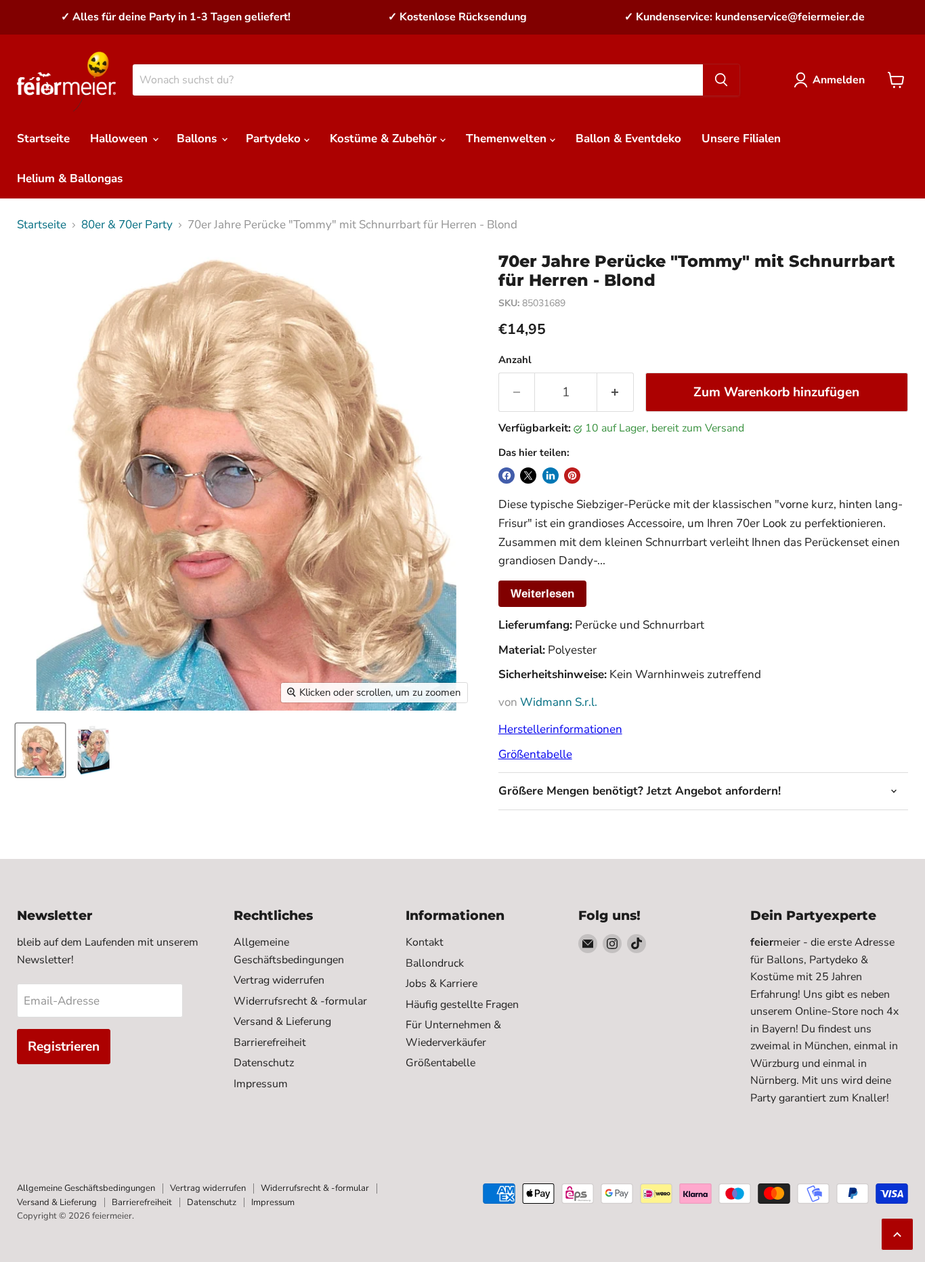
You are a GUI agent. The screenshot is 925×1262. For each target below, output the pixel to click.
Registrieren (64, 1046)
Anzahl (515, 360)
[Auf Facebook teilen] (506, 475)
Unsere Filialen (741, 138)
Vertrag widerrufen (279, 980)
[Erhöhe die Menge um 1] (615, 392)
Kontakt (425, 942)
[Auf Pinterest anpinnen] (572, 475)
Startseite (43, 138)
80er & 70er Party (127, 225)
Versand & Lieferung (282, 1021)
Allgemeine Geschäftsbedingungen (86, 1188)
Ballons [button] (198, 138)
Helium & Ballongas (70, 178)
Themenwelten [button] (508, 138)
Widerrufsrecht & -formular (300, 1001)
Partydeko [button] (275, 138)
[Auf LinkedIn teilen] (550, 475)
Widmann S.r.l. (558, 702)
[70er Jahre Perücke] (40, 750)
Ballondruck (435, 963)
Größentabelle (535, 754)
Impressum (261, 1083)
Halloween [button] (120, 138)
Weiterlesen (542, 593)
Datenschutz (264, 1062)
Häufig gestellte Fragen (462, 1004)
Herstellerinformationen (560, 729)
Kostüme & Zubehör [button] (385, 138)
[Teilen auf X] (528, 475)
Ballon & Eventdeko (628, 138)
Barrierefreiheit (270, 1042)
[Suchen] (721, 80)
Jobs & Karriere (441, 983)
